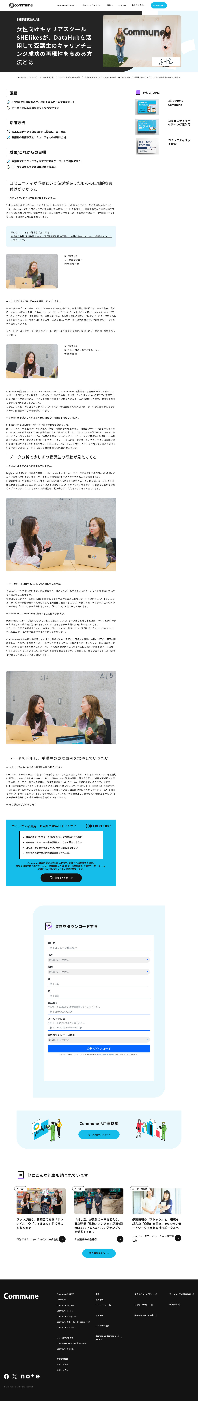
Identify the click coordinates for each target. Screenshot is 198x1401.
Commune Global (65, 1348)
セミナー (122, 5)
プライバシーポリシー (144, 1294)
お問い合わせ (159, 5)
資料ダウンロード (64, 877)
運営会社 (173, 1304)
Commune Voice (65, 1310)
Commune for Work (66, 1327)
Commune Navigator (67, 1316)
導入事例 (99, 1299)
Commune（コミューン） (27, 77)
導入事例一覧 (48, 77)
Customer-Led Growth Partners (70, 1343)
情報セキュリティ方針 (144, 1315)
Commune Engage (65, 1305)
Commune (62, 1299)
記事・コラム (62, 1370)
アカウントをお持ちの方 (180, 1294)
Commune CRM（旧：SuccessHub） (70, 1321)
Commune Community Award (107, 1337)
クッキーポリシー (142, 1304)
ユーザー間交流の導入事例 (69, 77)
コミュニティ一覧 (103, 1305)
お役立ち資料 (62, 1364)
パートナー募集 (102, 1325)
